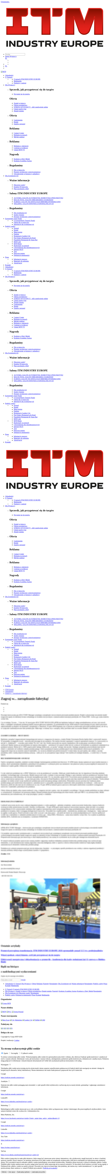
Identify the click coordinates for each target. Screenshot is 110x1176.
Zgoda (6, 1053)
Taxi (15, 251)
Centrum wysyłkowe (21, 148)
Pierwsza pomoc (19, 253)
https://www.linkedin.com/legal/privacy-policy (16, 1101)
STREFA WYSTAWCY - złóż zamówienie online (31, 107)
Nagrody (46, 984)
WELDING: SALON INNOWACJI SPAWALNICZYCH (34, 204)
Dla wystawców (19, 170)
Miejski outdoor (19, 137)
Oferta (34, 984)
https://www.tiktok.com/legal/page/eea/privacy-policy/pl (20, 1155)
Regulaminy (53, 984)
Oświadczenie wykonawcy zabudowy (27, 174)
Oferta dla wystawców (21, 222)
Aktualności (9, 75)
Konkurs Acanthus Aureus (23, 161)
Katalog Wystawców (21, 187)
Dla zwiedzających (20, 213)
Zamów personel (19, 124)
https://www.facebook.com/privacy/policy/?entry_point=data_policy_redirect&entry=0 (30, 1118)
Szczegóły (14, 1053)
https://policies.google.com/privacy (12, 1077)
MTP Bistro (18, 244)
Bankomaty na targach (21, 246)
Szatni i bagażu (19, 215)
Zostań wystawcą (20, 103)
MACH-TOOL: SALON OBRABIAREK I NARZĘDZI (33, 200)
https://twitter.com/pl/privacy (10, 1147)
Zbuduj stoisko (19, 111)
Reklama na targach (20, 135)
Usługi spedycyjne (20, 109)
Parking (16, 234)
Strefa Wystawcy (11, 56)
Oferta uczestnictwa (20, 105)
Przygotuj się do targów (22, 94)
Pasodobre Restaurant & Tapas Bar (25, 240)
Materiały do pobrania (21, 261)
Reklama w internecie (21, 146)
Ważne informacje (78, 984)
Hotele (16, 122)
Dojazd (16, 228)
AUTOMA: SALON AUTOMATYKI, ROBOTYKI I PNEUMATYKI (38, 198)
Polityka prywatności (50, 1168)
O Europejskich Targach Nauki (24, 220)
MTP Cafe (17, 242)
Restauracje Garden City (22, 236)
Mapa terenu (18, 232)
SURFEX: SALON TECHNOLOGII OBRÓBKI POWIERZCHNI (37, 202)
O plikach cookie (27, 1053)
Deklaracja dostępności (21, 255)
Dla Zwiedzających (11, 176)
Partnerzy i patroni (20, 83)
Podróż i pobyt (10, 226)
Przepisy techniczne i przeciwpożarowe (27, 172)
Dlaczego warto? (19, 185)
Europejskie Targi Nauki (13, 219)
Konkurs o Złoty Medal (22, 159)
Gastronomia (18, 120)
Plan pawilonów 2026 (21, 189)
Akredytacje (18, 263)
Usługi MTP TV (19, 150)
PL (6, 58)
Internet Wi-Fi (18, 249)
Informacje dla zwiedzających (24, 224)
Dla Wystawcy (10, 85)
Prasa (7, 257)
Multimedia (17, 81)
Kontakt (8, 265)
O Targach (8, 77)
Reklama (40, 984)
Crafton (16, 1040)
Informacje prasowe (20, 259)
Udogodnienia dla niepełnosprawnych (27, 248)
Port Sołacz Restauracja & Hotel (25, 238)
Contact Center (19, 133)
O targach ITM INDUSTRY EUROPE (27, 79)
